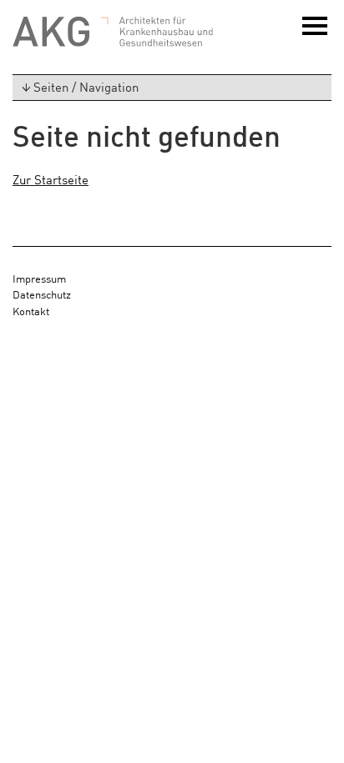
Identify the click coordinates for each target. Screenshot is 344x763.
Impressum (39, 278)
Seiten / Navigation (86, 86)
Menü (316, 34)
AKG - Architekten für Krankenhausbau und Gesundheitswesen (113, 32)
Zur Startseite (51, 179)
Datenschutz (42, 294)
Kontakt (31, 311)
